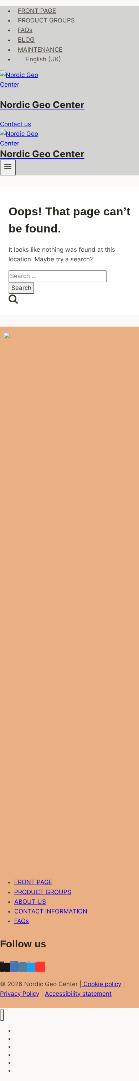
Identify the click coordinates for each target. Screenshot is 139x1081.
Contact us (15, 124)
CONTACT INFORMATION (50, 911)
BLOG (26, 39)
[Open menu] (8, 167)
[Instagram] (23, 967)
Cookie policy (101, 984)
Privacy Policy (19, 993)
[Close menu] (2, 1015)
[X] (31, 967)
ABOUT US (30, 901)
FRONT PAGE (37, 10)
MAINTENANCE (40, 49)
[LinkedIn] (14, 967)
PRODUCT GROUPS (46, 20)
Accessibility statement (78, 993)
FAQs (25, 30)
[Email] (7, 967)
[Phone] (2, 967)
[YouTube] (40, 967)
